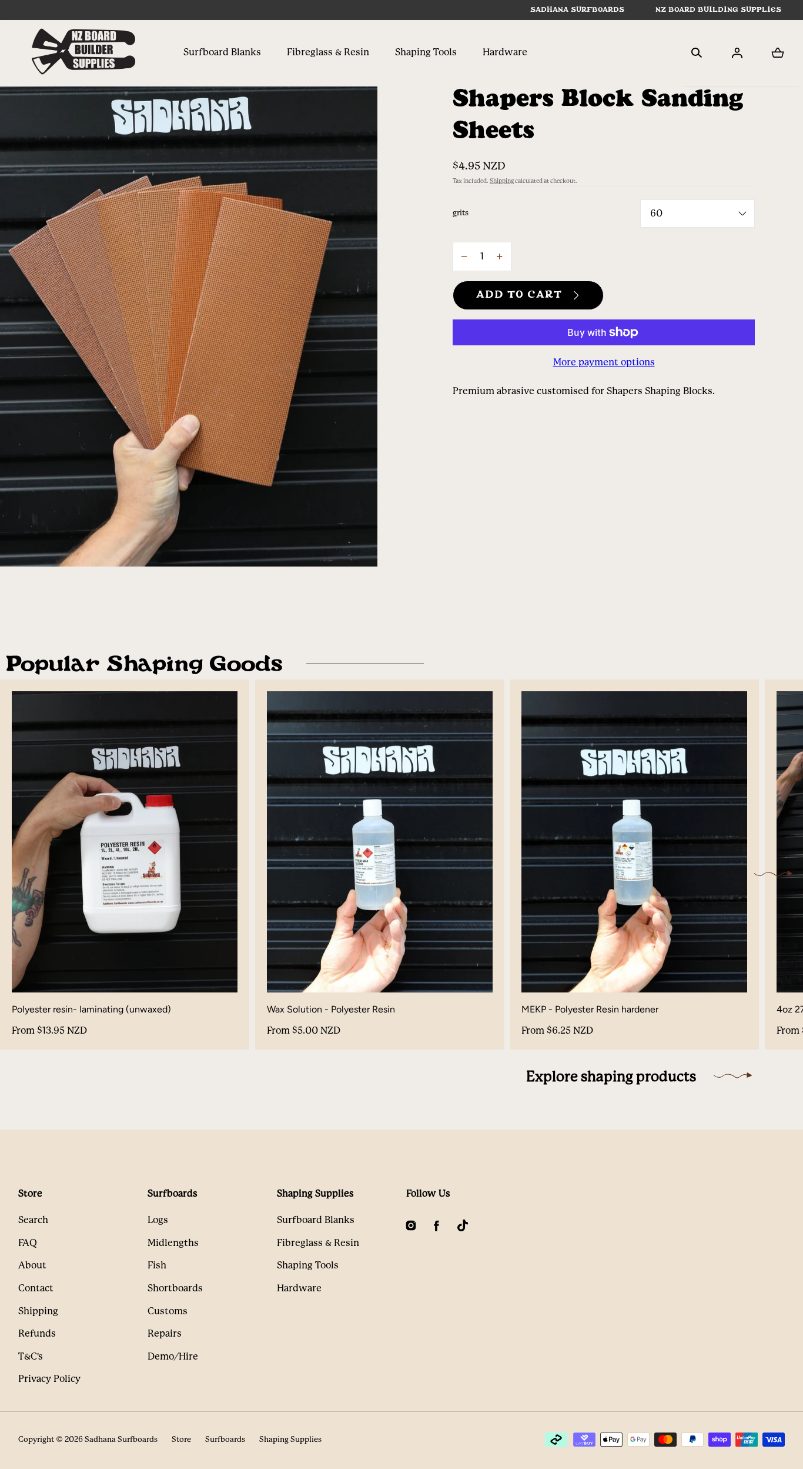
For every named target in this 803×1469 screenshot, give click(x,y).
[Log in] (737, 53)
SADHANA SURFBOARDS (577, 9)
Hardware (505, 52)
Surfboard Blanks (222, 52)
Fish (157, 1265)
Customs (168, 1311)
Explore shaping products (611, 1076)
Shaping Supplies (290, 1439)
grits (461, 212)
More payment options (604, 362)
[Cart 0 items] (778, 53)
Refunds (37, 1333)
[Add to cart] (216, 971)
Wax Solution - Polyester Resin (331, 1009)
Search (33, 1219)
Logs (158, 1219)
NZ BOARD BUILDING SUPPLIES (718, 9)
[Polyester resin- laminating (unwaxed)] (124, 841)
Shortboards (175, 1288)
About (32, 1265)
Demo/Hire (173, 1356)
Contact (35, 1288)
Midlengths (173, 1242)
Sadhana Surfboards (121, 1439)
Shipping (502, 181)
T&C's (30, 1356)
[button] (697, 53)
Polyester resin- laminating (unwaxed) (91, 1009)
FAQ (27, 1242)
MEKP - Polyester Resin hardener (589, 1009)
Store (181, 1439)
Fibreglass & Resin (328, 52)
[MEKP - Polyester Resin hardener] (634, 841)
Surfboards (225, 1439)
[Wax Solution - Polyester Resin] (380, 841)
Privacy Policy (49, 1378)
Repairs (165, 1333)
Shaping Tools (426, 52)
